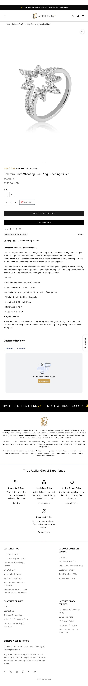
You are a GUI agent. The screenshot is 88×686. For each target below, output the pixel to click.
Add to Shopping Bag (44, 213)
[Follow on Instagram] (17, 672)
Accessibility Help (67, 578)
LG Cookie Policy (66, 617)
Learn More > (44, 503)
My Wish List (9, 570)
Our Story (63, 557)
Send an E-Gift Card (13, 578)
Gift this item (44, 222)
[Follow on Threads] (23, 672)
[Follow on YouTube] (34, 672)
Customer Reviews (67, 570)
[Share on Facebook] (10, 229)
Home (8, 24)
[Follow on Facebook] (5, 672)
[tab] (10, 241)
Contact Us (9, 611)
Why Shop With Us (67, 561)
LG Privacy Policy (66, 621)
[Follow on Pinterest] (29, 672)
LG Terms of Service (68, 625)
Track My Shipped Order (15, 558)
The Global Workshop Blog (71, 566)
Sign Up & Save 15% (68, 574)
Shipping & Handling (13, 615)
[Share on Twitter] (14, 229)
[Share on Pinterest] (17, 229)
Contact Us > (44, 532)
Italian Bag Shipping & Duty (16, 619)
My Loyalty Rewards (13, 574)
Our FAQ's (8, 606)
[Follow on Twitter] (11, 672)
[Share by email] (20, 229)
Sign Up (16, 503)
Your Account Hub (12, 554)
